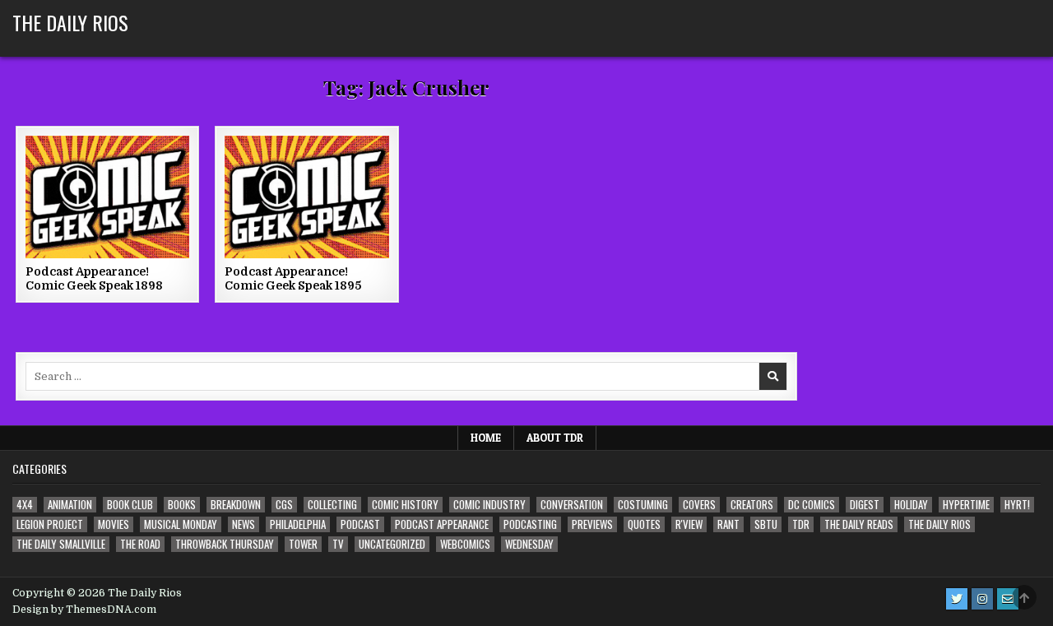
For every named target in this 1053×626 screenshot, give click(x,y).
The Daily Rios (70, 22)
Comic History (405, 504)
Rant (728, 524)
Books (182, 504)
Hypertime (966, 504)
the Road (140, 544)
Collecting (332, 504)
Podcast (360, 524)
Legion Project (49, 524)
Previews (592, 524)
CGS (284, 504)
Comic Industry (489, 504)
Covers (699, 504)
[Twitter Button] (956, 599)
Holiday (911, 504)
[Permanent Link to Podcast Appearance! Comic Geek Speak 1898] (107, 197)
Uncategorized (392, 544)
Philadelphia (298, 524)
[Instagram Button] (982, 599)
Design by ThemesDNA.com (84, 609)
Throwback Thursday (224, 544)
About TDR (554, 437)
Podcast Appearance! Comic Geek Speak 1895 (293, 278)
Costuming (643, 504)
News (243, 524)
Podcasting (530, 524)
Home (486, 437)
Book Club (130, 504)
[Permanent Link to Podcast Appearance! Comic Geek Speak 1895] (306, 197)
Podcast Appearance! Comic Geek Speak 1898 (94, 278)
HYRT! (1017, 504)
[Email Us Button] (1007, 599)
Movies (113, 524)
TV (338, 544)
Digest (864, 504)
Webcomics (465, 544)
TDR (800, 524)
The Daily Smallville (60, 544)
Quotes (644, 524)
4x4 (24, 504)
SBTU (765, 524)
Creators (752, 504)
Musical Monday (180, 524)
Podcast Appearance (442, 524)
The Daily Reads (858, 524)
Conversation (571, 504)
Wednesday (529, 544)
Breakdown (236, 504)
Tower (303, 544)
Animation (70, 504)
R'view (689, 524)
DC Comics (811, 504)
